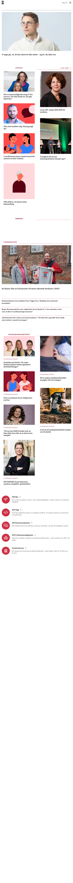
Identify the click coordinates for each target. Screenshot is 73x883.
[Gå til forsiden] (3, 2)
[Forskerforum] (6, 551)
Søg (63, 2)
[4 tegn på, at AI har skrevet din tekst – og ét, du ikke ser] (36, 31)
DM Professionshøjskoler (22, 535)
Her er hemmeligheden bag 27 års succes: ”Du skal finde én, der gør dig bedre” (18, 96)
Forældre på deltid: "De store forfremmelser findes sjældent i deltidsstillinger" (17, 364)
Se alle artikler (64, 68)
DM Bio (15, 497)
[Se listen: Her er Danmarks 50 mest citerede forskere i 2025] (36, 264)
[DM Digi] (6, 512)
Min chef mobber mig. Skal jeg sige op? (18, 127)
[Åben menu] (70, 2)
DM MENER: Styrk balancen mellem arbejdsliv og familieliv (17, 483)
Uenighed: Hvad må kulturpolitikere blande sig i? (53, 158)
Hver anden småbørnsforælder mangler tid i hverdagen (53, 379)
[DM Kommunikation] (6, 525)
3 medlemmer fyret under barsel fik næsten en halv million (19, 157)
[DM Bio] (6, 500)
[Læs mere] (19, 81)
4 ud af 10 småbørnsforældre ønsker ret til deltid (55, 431)
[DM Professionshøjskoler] (6, 538)
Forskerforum (18, 548)
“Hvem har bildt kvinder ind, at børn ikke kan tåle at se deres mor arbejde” (18, 433)
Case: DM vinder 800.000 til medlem (52, 111)
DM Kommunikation (21, 523)
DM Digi (15, 510)
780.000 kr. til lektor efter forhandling (15, 203)
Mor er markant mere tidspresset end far (18, 399)
